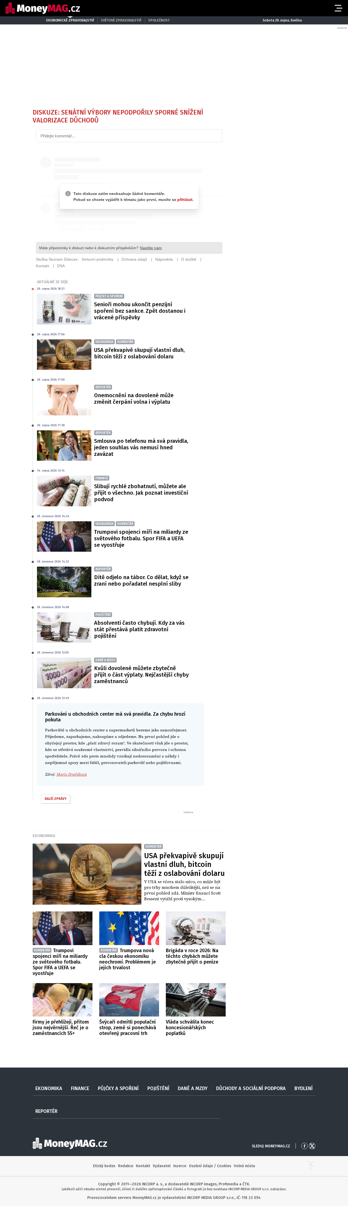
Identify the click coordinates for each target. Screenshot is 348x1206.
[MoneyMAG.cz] (42, 8)
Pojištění (158, 1088)
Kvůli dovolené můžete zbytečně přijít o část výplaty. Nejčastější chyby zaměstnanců (141, 674)
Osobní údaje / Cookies (210, 1166)
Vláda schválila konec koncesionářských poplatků (190, 1027)
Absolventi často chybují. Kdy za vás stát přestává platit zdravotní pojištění (139, 629)
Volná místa (244, 1166)
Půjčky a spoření (118, 1088)
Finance (80, 1088)
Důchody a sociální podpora (251, 1088)
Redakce (125, 1166)
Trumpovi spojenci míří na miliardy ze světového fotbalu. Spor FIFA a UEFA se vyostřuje (141, 538)
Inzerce (179, 1166)
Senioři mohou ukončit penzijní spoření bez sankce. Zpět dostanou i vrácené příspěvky (139, 311)
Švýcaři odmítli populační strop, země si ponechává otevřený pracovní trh (127, 1027)
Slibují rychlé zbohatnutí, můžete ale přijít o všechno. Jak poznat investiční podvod (141, 493)
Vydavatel (161, 1166)
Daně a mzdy (192, 1088)
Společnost (159, 20)
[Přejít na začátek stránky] (310, 1166)
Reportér (46, 1111)
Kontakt (143, 1166)
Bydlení (303, 1088)
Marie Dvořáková (72, 774)
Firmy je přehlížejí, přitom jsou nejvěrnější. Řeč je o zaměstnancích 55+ (61, 1027)
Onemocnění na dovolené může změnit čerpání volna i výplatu (133, 398)
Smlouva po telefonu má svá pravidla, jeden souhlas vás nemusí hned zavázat (141, 447)
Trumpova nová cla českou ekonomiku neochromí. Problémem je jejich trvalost (127, 959)
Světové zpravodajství (121, 20)
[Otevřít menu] (338, 8)
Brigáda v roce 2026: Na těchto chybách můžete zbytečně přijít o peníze (192, 956)
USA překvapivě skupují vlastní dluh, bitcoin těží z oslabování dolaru (139, 353)
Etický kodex (104, 1166)
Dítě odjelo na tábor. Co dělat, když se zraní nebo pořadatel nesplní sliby (141, 580)
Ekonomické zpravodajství (70, 20)
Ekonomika (44, 835)
